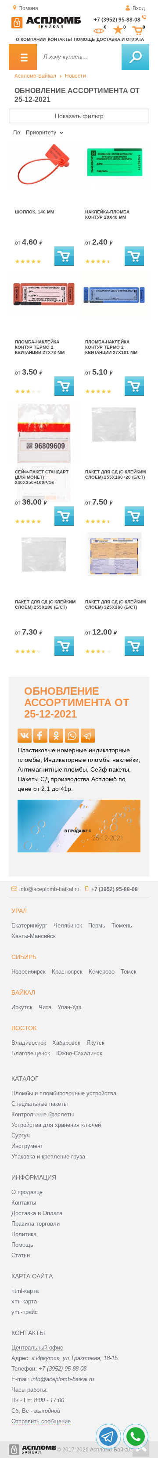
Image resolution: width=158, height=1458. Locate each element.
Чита (45, 1007)
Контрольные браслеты (42, 1114)
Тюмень (121, 925)
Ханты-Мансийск (33, 936)
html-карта (25, 1291)
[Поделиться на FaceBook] (40, 736)
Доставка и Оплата (36, 1213)
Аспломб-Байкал (35, 76)
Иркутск (21, 1007)
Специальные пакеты (39, 1104)
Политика (23, 1234)
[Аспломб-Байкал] (46, 27)
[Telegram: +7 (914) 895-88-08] (108, 1436)
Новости (75, 76)
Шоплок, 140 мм (34, 211)
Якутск (95, 1042)
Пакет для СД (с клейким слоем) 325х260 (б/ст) (115, 604)
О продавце (27, 1192)
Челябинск (68, 925)
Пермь (96, 925)
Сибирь (23, 956)
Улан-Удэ (69, 1007)
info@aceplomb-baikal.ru (49, 889)
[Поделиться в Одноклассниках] (56, 736)
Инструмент (27, 1146)
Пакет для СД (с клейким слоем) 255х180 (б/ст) (45, 604)
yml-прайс (24, 1312)
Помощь (84, 39)
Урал (19, 910)
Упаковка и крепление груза (48, 1156)
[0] (98, 30)
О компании (31, 39)
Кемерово (102, 971)
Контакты (60, 39)
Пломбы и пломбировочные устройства (63, 1093)
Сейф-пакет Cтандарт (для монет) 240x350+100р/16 (41, 477)
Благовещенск (30, 1053)
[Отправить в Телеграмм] (88, 736)
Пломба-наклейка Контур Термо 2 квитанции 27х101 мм (111, 347)
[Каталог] (23, 57)
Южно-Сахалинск (79, 1053)
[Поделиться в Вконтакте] (25, 736)
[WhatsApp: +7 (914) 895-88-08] (135, 1436)
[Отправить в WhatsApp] (72, 736)
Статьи (20, 1255)
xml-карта (24, 1301)
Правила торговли (35, 1223)
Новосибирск (28, 971)
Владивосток (28, 1042)
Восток (23, 1028)
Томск (128, 971)
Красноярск (67, 971)
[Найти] (135, 57)
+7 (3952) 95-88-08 (117, 20)
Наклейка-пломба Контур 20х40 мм (107, 214)
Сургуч (20, 1135)
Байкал (23, 992)
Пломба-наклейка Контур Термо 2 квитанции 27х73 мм (40, 347)
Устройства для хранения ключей (56, 1125)
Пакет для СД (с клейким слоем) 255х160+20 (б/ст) (115, 474)
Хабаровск (66, 1042)
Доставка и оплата (120, 39)
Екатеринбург (29, 925)
